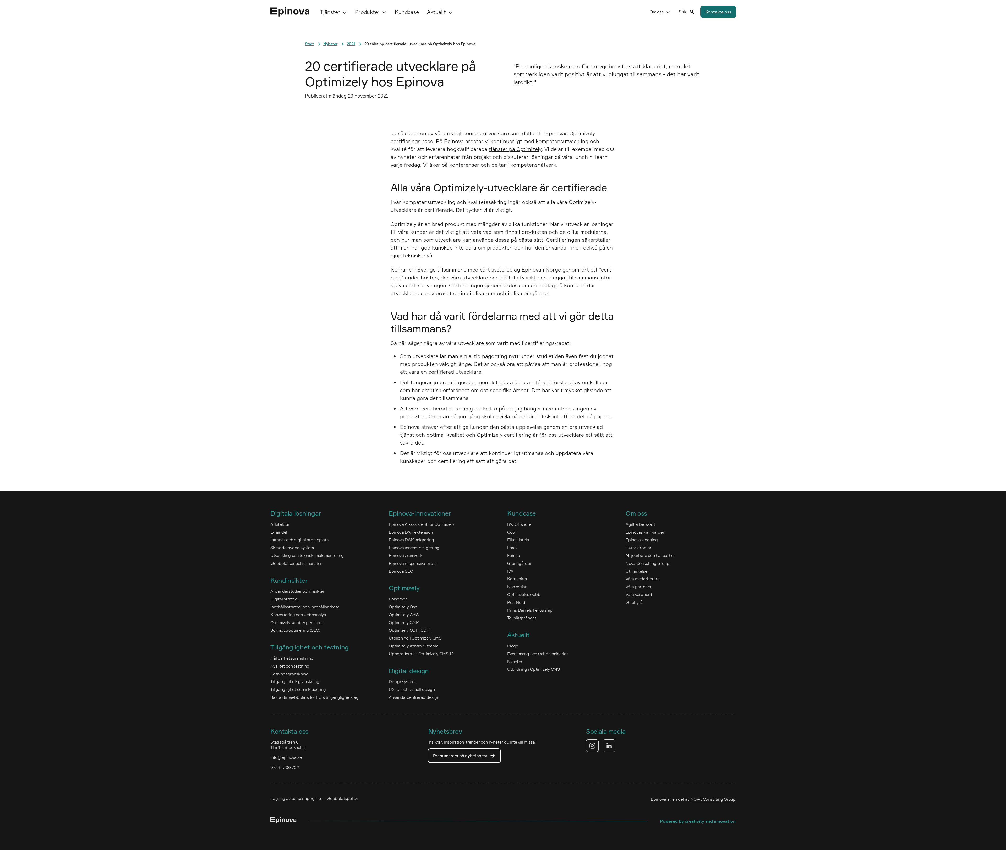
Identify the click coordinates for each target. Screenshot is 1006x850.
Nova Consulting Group (647, 563)
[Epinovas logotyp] (290, 12)
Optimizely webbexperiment (296, 622)
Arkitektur (279, 524)
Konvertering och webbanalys (298, 614)
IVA (510, 571)
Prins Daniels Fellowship (530, 610)
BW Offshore (519, 524)
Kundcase (407, 12)
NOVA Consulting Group (713, 799)
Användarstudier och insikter (297, 591)
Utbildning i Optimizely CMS (415, 638)
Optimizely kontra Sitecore (414, 645)
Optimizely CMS (404, 614)
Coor (511, 532)
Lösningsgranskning (289, 673)
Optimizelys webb (523, 594)
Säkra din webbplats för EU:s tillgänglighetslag (314, 697)
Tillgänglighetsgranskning (294, 681)
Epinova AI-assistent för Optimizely (421, 524)
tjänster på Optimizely (515, 149)
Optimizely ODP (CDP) (409, 630)
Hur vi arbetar (639, 547)
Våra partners (638, 586)
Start (309, 43)
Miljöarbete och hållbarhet (650, 555)
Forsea (513, 555)
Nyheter (330, 43)
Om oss (657, 11)
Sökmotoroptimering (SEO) (295, 630)
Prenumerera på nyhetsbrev (460, 755)
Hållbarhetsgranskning (291, 658)
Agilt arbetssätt (640, 524)
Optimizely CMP (404, 622)
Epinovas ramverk (405, 555)
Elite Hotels (518, 539)
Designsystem (402, 681)
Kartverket (517, 578)
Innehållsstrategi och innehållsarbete (305, 606)
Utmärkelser (637, 571)
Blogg (512, 645)
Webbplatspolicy (342, 798)
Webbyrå (634, 602)
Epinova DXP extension (411, 532)
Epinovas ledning (642, 539)
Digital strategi (284, 599)
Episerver (398, 599)
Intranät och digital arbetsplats (299, 539)
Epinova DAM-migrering (411, 539)
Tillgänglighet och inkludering (298, 689)
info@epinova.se (286, 757)
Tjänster (330, 12)
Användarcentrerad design (414, 697)
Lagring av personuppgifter (296, 798)
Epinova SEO (401, 571)
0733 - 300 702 (284, 767)
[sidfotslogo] (283, 821)
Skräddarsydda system (292, 547)
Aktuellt (436, 12)
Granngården (519, 563)
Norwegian (517, 586)
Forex (512, 547)
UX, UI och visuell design (412, 689)
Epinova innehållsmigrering (414, 547)
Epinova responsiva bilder (413, 563)
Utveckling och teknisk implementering (307, 555)
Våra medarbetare (642, 578)
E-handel (278, 532)
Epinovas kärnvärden (645, 532)
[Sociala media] (600, 745)
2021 (351, 43)
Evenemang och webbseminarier (537, 653)
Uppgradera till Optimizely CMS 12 (421, 653)
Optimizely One (403, 606)
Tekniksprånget (521, 617)
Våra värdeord (639, 594)
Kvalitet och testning (289, 666)
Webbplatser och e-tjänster (296, 563)
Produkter (367, 12)
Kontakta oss (718, 11)
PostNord (516, 602)
